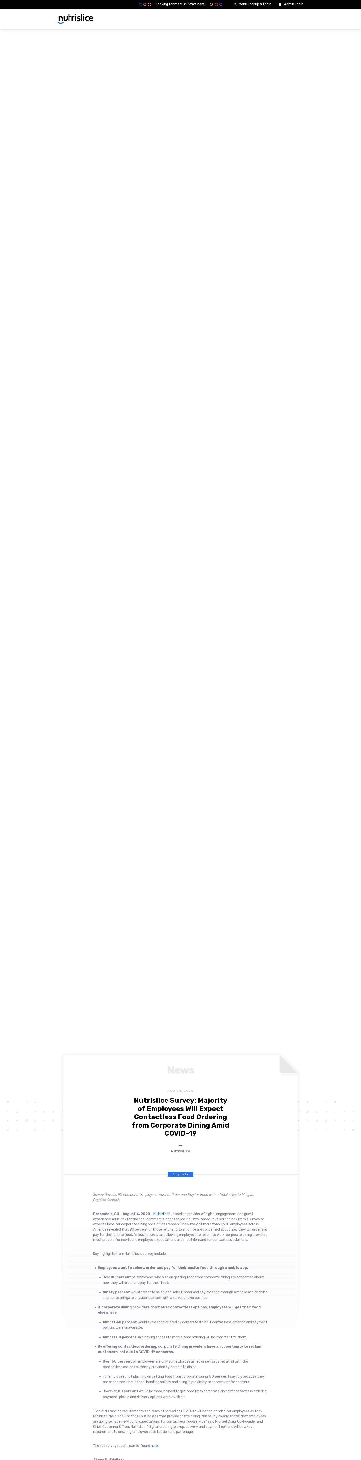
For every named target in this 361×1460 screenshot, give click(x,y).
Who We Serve (200, 19)
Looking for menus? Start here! (180, 4)
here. (155, 1446)
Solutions (228, 19)
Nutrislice (160, 1214)
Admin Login (293, 4)
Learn (268, 19)
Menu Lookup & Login (255, 4)
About (249, 19)
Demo (293, 19)
